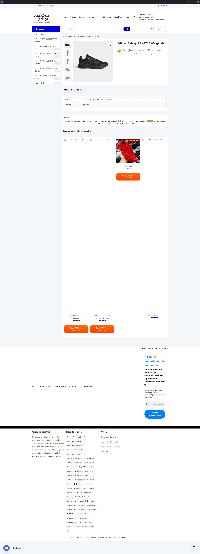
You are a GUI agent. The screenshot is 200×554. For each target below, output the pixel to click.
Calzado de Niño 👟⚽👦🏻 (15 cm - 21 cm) (81, 475)
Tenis (80, 522)
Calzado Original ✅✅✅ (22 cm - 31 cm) (150, 121)
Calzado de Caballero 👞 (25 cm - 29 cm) (89, 121)
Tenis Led (88, 522)
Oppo (84, 488)
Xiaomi (84, 527)
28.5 (87, 105)
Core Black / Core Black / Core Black (97, 100)
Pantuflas (70, 492)
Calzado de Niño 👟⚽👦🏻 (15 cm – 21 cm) (45, 62)
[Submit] (127, 29)
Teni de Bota (81, 509)
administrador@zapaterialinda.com (152, 19)
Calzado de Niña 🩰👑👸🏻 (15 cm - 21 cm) (81, 471)
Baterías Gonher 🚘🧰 (74, 437)
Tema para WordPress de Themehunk (114, 537)
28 (84, 105)
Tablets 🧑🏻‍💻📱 (84, 501)
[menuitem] (2, 2)
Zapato (91, 527)
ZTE (68, 531)
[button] (110, 45)
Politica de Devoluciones (110, 447)
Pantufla (91, 488)
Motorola (77, 488)
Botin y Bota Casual (73, 454)
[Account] (159, 29)
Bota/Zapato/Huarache (74, 445)
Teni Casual (99, 123)
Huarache (89, 484)
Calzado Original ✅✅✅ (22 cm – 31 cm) (45, 40)
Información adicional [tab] (72, 90)
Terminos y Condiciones (110, 437)
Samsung (70, 497)
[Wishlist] (152, 29)
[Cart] (165, 29)
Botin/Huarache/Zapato (75, 450)
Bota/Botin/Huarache (74, 441)
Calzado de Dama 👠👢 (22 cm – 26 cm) (46, 55)
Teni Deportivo (119, 123)
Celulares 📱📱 (39, 83)
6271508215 (150, 15)
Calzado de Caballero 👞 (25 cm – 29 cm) (46, 47)
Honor (81, 484)
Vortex (78, 527)
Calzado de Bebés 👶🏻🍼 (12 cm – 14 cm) (46, 77)
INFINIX (69, 488)
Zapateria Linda (83, 537)
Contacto (104, 452)
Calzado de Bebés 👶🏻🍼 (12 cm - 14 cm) (80, 458)
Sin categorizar (72, 501)
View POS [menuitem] (191, 2)
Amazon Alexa (39, 34)
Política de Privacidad (109, 442)
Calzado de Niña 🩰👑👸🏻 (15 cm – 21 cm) (45, 69)
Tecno (92, 501)
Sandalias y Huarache (82, 497)
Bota (85, 437)
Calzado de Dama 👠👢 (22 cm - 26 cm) (119, 121)
